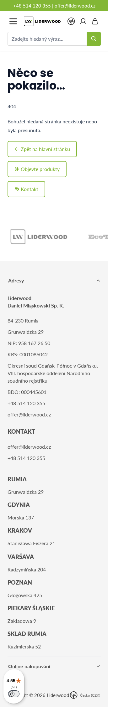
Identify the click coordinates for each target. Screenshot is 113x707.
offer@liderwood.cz (75, 6)
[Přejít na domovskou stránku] (42, 21)
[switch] (13, 693)
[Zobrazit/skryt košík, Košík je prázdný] (95, 21)
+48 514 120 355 (32, 6)
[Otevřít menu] (13, 21)
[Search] (94, 39)
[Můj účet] (83, 21)
